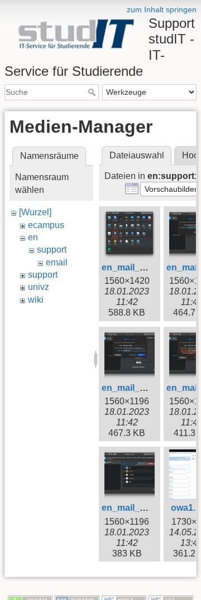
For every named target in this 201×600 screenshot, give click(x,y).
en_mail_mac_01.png (147, 267)
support (51, 249)
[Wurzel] (35, 212)
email (57, 262)
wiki (36, 299)
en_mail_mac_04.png (147, 388)
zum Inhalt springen (162, 9)
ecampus (46, 225)
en (33, 237)
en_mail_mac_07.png (147, 507)
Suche (93, 92)
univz (38, 287)
